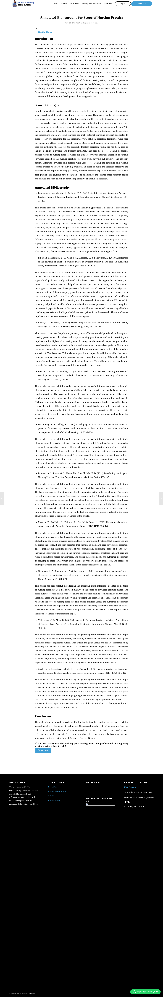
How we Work (52, 787)
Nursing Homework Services (57, 791)
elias (96, 23)
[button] (145, 991)
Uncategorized (84, 23)
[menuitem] (55, 3)
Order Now (42, 750)
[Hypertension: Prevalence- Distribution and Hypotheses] (2, 498)
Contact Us (51, 796)
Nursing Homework (54, 800)
